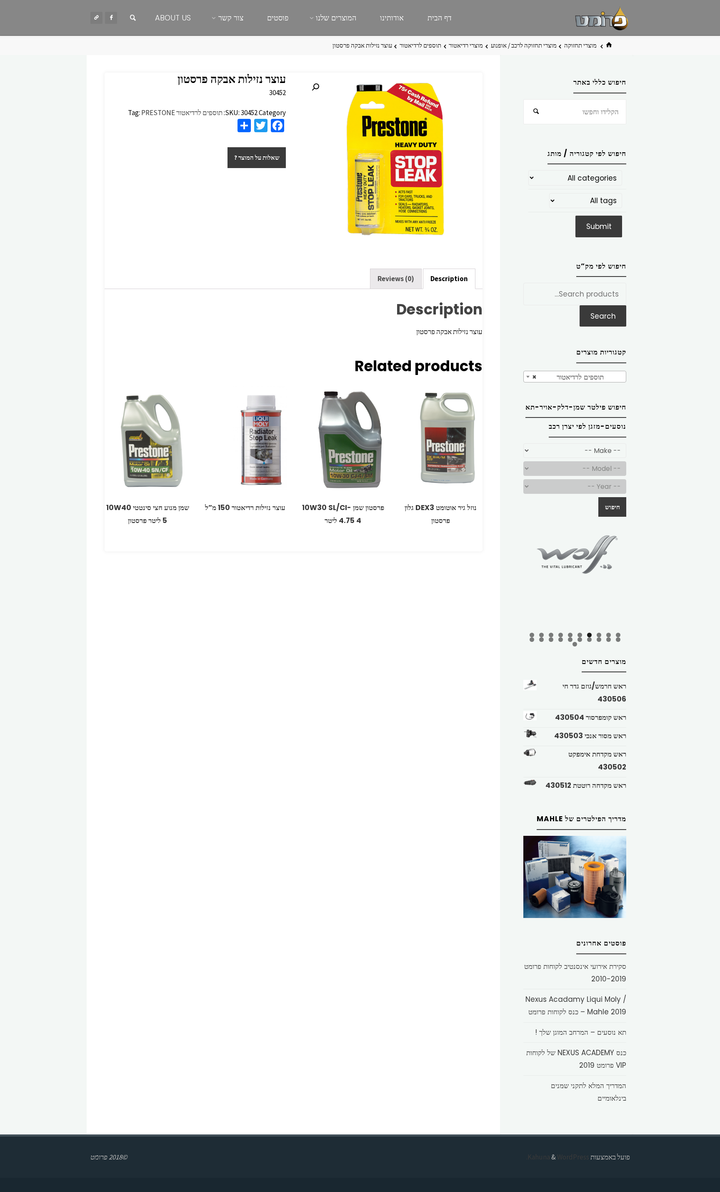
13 (599, 639)
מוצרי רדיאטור (466, 45)
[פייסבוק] (111, 18)
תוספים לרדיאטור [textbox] (577, 377)
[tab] (449, 279)
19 (541, 639)
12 (608, 639)
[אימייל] (96, 18)
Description (449, 278)
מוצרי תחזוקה (580, 45)
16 (570, 639)
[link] (132, 18)
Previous (508, 581)
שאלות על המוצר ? (257, 157)
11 (618, 639)
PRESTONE (158, 112)
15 (580, 639)
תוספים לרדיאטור (420, 45)
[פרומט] (601, 17)
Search (603, 316)
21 (574, 644)
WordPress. (557, 1157)
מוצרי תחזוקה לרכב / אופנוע (524, 45)
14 (589, 639)
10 (532, 635)
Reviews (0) (396, 278)
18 (551, 639)
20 (532, 639)
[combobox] (574, 376)
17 (560, 639)
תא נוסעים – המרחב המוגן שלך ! (580, 1032)
